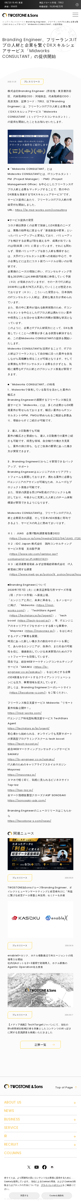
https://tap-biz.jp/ (20, 790)
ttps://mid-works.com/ (25, 713)
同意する (24, 1195)
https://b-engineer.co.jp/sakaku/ (31, 759)
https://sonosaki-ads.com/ (27, 800)
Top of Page (64, 1087)
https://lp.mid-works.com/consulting (41, 210)
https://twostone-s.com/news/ (29, 821)
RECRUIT (11, 1144)
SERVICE (11, 1127)
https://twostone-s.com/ (27, 692)
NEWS (9, 1110)
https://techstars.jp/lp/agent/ (31, 615)
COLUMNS (12, 1153)
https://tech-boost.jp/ (33, 620)
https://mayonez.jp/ (40, 631)
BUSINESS (12, 1119)
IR (5, 1136)
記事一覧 (40, 1045)
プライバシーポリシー (52, 1185)
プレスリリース (32, 81)
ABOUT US (13, 1102)
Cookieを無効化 (57, 1195)
